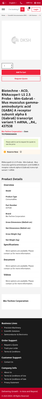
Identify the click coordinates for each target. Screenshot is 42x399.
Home (3, 15)
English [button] (12, 3)
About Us (8, 372)
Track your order (11, 348)
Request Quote (21, 78)
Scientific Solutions (12, 331)
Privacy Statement (11, 382)
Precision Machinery (12, 327)
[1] (11, 67)
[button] (4, 3)
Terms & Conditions (12, 351)
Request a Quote (11, 345)
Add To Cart (21, 72)
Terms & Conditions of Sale (15, 379)
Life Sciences (33, 15)
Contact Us (8, 362)
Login (36, 9)
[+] (11, 65)
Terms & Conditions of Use (15, 376)
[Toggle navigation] (4, 9)
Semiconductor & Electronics (16, 334)
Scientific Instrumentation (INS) (17, 15)
